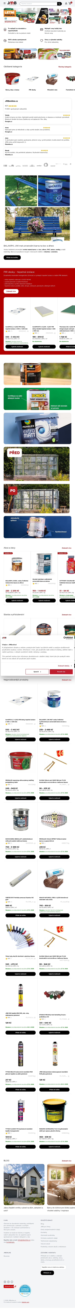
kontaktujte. (10, 1241)
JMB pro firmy (45, 1226)
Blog (42, 1223)
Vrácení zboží (45, 1243)
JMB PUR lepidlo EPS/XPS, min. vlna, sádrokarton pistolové (17, 1014)
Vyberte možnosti (17, 346)
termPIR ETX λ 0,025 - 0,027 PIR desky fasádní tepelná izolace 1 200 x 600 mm (43, 328)
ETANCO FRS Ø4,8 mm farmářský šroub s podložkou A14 (52, 1015)
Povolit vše (61, 671)
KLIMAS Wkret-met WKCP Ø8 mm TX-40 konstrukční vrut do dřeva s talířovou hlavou (53, 957)
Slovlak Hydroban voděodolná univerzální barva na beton (42, 580)
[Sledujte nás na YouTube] (12, 1281)
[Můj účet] (66, 3)
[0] (70, 3)
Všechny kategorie (65, 67)
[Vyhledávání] (59, 3)
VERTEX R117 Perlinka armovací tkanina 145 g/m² (19, 898)
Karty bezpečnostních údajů (50, 1229)
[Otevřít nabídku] (4, 3)
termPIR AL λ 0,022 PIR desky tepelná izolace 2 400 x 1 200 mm (16, 327)
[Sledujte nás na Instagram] (8, 1281)
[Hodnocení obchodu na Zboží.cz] (10, 1286)
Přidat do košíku (12, 257)
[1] (18, 717)
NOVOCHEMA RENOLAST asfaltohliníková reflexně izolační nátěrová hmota (18, 839)
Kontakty (44, 1232)
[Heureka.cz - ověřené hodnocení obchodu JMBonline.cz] (25, 1285)
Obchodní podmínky (48, 1235)
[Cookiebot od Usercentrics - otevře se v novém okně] (65, 638)
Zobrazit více (11, 291)
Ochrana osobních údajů (49, 1237)
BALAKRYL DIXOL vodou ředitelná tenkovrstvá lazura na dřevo (17, 581)
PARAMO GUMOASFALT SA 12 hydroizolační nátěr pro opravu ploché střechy (53, 1129)
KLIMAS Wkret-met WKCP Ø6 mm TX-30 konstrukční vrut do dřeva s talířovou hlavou (53, 781)
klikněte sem (25, 1301)
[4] (21, 717)
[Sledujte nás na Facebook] (5, 1281)
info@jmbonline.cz (24, 1239)
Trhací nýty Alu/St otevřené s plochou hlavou (20, 955)
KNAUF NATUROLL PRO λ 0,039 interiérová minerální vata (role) (53, 898)
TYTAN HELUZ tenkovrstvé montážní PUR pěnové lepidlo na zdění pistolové (19, 1072)
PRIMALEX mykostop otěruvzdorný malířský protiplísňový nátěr (19, 781)
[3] (20, 717)
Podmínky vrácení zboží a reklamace (53, 1246)
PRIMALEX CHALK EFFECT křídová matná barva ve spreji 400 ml (52, 839)
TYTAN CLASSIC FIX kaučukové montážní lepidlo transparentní (18, 1129)
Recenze (7, 1255)
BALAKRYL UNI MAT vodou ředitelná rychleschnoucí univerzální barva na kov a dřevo (52, 721)
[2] (19, 717)
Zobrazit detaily (63, 666)
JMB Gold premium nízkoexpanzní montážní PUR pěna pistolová (53, 1072)
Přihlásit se (47, 1272)
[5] (22, 717)
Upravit (36, 671)
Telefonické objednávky (49, 1240)
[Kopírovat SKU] (28, 330)
